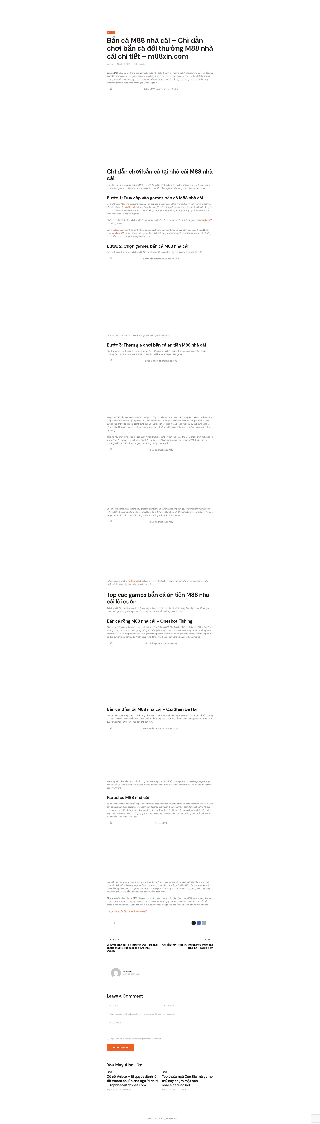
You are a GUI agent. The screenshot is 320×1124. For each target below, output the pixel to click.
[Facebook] (199, 923)
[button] (209, 923)
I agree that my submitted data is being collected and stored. (135, 1039)
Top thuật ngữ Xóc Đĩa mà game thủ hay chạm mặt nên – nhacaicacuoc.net (187, 1080)
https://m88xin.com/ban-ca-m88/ (131, 911)
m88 (144, 79)
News (111, 32)
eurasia (127, 971)
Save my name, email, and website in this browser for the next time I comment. (142, 1014)
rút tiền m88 (133, 581)
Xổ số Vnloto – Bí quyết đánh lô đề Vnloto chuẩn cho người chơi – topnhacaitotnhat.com (132, 1080)
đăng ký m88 (206, 220)
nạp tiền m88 (118, 233)
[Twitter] (194, 923)
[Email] (204, 923)
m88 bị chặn (130, 207)
